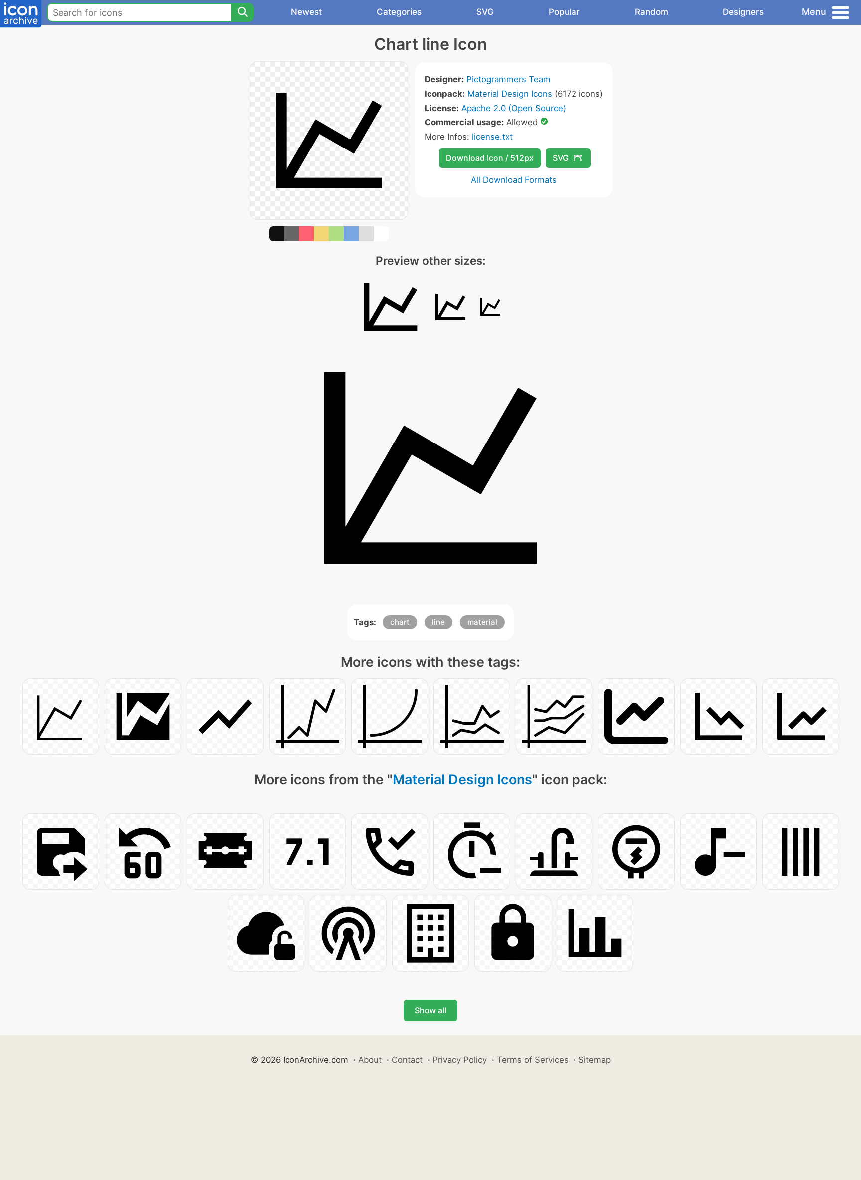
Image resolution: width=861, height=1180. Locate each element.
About (370, 1060)
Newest (306, 12)
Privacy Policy (459, 1060)
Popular (564, 12)
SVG (485, 12)
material (482, 622)
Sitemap (594, 1060)
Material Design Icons (509, 94)
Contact (407, 1060)
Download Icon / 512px (490, 158)
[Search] (242, 12)
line (438, 622)
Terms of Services (533, 1060)
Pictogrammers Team (508, 79)
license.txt (492, 137)
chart (400, 622)
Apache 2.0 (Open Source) (513, 108)
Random (651, 12)
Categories (399, 12)
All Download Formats (514, 180)
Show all (430, 1010)
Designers (743, 12)
